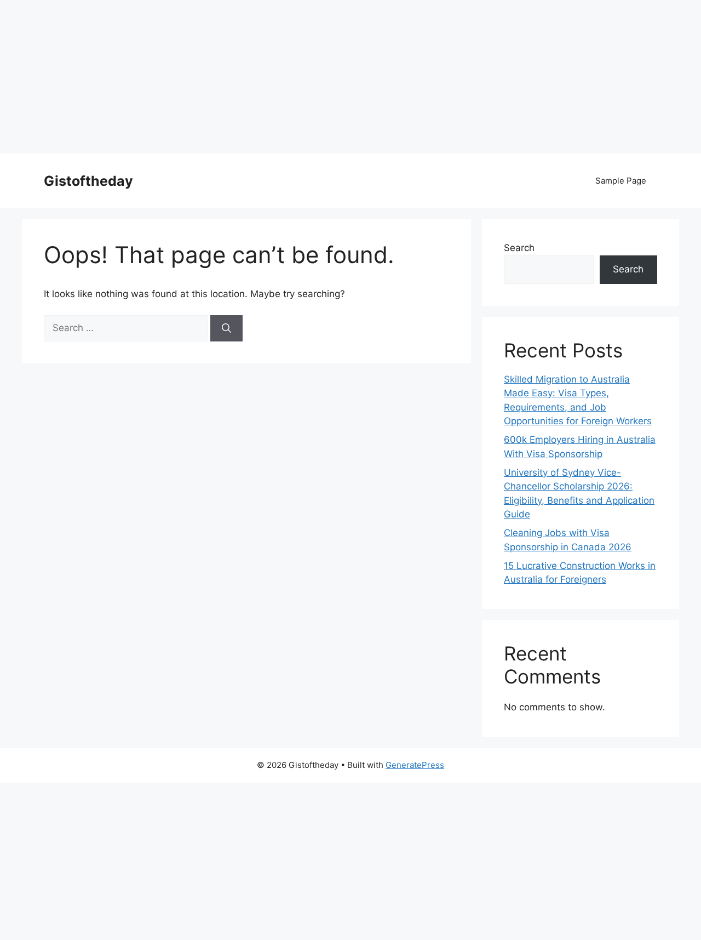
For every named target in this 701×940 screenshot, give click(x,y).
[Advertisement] (328, 76)
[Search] (226, 328)
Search (519, 247)
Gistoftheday (88, 181)
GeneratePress (415, 765)
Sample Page (620, 180)
